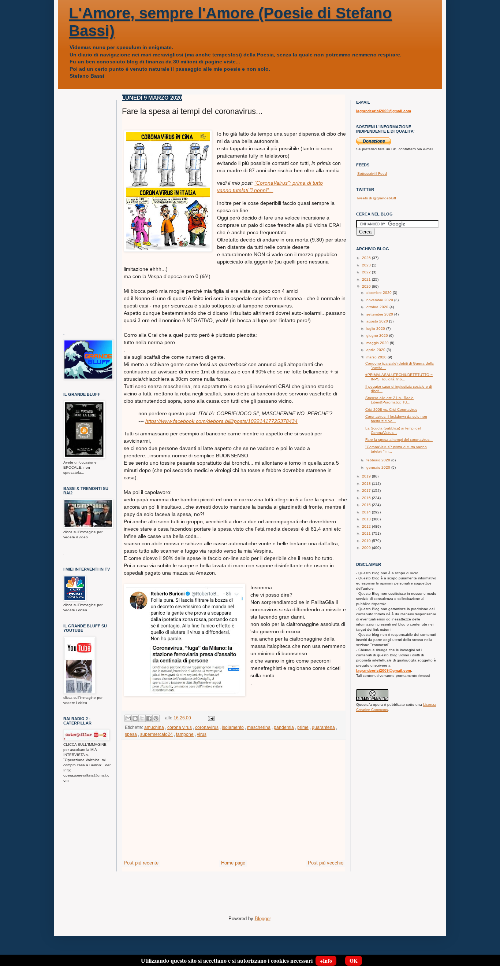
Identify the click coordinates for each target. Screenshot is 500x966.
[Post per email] (210, 717)
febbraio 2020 (378, 460)
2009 (367, 548)
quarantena (323, 727)
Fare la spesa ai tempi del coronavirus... (399, 440)
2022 (367, 272)
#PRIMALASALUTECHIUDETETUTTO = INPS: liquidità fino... (399, 377)
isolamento (233, 727)
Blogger (262, 918)
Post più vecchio (325, 863)
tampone (185, 734)
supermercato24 (156, 734)
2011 (367, 533)
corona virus (179, 727)
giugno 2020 (377, 335)
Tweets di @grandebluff (376, 198)
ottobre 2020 (377, 307)
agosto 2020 (377, 321)
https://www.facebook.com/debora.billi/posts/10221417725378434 (221, 421)
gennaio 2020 (378, 467)
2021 (367, 279)
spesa (131, 734)
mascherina (258, 727)
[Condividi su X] (142, 718)
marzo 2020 (377, 357)
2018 (367, 484)
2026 (367, 258)
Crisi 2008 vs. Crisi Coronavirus (391, 410)
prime (303, 727)
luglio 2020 (376, 329)
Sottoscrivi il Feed (372, 174)
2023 (367, 265)
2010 (367, 541)
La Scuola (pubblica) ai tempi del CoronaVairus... (393, 430)
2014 (367, 512)
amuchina (154, 727)
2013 (367, 519)
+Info (326, 961)
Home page (233, 863)
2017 (367, 490)
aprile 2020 (376, 350)
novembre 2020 (380, 300)
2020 (367, 286)
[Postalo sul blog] (135, 718)
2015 (367, 505)
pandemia (284, 727)
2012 (367, 526)
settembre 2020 (380, 314)
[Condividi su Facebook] (149, 718)
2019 (367, 476)
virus (201, 734)
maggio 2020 (378, 343)
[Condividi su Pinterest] (156, 718)
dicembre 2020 (379, 293)
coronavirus (207, 727)
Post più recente (141, 863)
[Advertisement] (233, 804)
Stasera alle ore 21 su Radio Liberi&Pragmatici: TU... (389, 400)
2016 (367, 498)
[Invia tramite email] (128, 718)
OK (354, 961)
